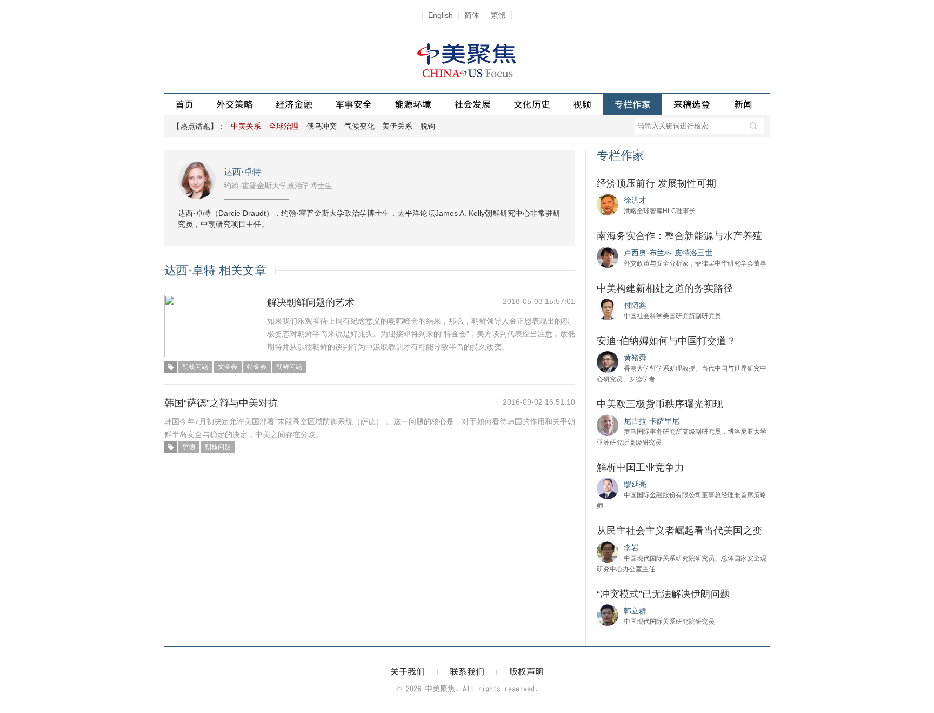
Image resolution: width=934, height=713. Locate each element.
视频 (582, 104)
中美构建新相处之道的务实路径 (665, 288)
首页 (184, 104)
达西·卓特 (242, 171)
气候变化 (359, 126)
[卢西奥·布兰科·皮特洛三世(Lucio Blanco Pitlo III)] (607, 256)
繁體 (498, 15)
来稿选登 (691, 104)
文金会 (227, 367)
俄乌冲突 (321, 126)
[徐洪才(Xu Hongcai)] (607, 204)
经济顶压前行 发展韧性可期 (656, 183)
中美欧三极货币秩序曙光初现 (660, 404)
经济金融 (294, 104)
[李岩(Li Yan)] (607, 551)
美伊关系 (397, 126)
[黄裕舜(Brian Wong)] (607, 361)
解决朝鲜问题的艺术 (311, 302)
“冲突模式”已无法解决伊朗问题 (663, 594)
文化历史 (531, 104)
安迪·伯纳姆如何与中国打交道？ (666, 340)
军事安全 (353, 104)
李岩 (631, 547)
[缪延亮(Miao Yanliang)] (607, 488)
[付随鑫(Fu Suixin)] (607, 309)
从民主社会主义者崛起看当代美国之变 (679, 530)
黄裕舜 (635, 357)
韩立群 (635, 610)
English (440, 15)
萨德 (188, 447)
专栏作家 (632, 104)
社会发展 (472, 104)
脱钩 (427, 126)
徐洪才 (635, 200)
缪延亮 (635, 484)
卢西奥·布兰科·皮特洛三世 (668, 252)
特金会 (256, 367)
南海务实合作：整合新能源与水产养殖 (679, 235)
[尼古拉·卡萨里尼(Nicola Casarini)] (607, 424)
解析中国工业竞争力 (640, 467)
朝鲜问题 (289, 367)
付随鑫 (635, 305)
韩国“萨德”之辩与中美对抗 (221, 403)
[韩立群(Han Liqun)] (607, 614)
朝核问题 (195, 367)
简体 (471, 15)
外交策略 (234, 104)
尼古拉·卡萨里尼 (651, 421)
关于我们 (407, 671)
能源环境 (413, 104)
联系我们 (467, 671)
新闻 (743, 104)
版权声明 (526, 671)
